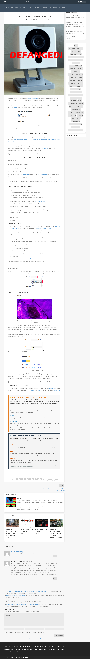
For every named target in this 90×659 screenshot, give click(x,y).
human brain (73, 95)
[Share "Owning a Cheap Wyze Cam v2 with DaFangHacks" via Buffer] (33, 479)
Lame (12, 8)
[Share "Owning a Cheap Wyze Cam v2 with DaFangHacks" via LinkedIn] (30, 479)
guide (79, 80)
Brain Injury (62, 8)
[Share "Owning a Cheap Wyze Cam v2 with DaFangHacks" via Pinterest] (27, 479)
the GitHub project (42, 174)
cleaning (80, 60)
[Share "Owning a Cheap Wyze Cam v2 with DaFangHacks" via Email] (38, 479)
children (72, 60)
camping (73, 54)
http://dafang (29, 259)
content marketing (76, 65)
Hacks (30, 8)
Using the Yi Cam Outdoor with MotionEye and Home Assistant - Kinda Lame (25, 600)
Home (7, 8)
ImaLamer (27, 19)
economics (76, 71)
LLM (80, 95)
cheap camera (25, 174)
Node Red (39, 390)
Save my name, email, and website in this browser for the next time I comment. (25, 632)
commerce (75, 63)
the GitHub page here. (39, 201)
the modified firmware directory (43, 228)
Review (24, 8)
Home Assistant (31, 390)
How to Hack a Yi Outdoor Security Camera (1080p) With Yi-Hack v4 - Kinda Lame (26, 591)
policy (79, 106)
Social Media (76, 121)
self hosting (76, 118)
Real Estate (53, 8)
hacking (72, 83)
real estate (79, 112)
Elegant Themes (13, 657)
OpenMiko (12, 458)
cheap (80, 57)
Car (79, 54)
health (79, 83)
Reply (54, 556)
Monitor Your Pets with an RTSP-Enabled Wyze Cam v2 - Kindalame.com (23, 604)
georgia (72, 80)
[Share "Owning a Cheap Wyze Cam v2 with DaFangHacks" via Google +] (22, 479)
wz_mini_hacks (14, 421)
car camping (72, 57)
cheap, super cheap (33, 98)
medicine (73, 100)
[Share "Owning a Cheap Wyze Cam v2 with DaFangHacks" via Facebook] (17, 479)
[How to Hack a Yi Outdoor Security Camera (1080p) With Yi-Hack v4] (27, 520)
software (73, 124)
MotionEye (45, 148)
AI (75, 45)
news (81, 103)
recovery (72, 115)
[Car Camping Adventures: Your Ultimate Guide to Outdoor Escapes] (12, 523)
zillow (80, 130)
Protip (71, 112)
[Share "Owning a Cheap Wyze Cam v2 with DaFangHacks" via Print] (40, 479)
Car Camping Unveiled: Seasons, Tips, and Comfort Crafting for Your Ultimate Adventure (56, 533)
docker (79, 68)
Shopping (36, 8)
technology (76, 127)
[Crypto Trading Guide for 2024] (41, 523)
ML (79, 100)
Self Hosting (44, 8)
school (80, 115)
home (79, 86)
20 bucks (15, 107)
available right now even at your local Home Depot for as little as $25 (37, 104)
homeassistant (75, 89)
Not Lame (18, 8)
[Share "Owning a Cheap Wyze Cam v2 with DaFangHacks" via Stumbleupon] (35, 479)
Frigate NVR (13, 409)
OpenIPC (12, 451)
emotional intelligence (76, 74)
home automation (75, 92)
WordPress (25, 657)
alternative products (75, 48)
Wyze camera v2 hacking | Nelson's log (15, 595)
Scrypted (12, 415)
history (72, 86)
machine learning (75, 97)
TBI (80, 124)
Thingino (12, 444)
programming (75, 109)
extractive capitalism (75, 77)
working (72, 130)
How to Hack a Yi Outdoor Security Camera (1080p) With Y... (25, 1)
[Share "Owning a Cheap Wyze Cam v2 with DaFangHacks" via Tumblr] (25, 479)
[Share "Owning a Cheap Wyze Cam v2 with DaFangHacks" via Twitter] (19, 479)
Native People (73, 103)
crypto (72, 68)
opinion (72, 106)
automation (76, 51)
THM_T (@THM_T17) (17, 552)
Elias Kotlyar (18, 381)
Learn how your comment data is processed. (35, 638)
